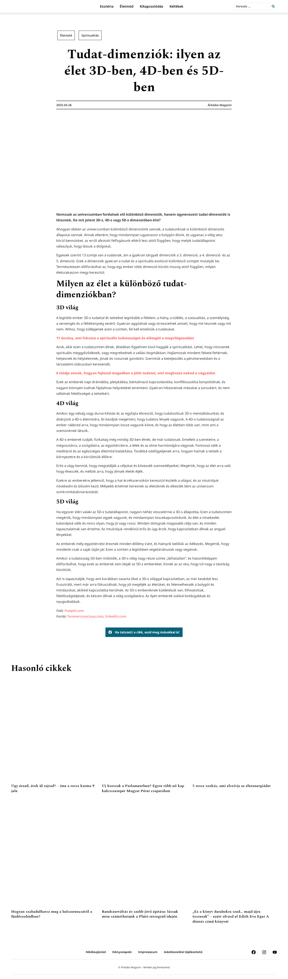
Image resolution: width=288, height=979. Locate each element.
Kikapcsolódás (151, 6)
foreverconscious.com (85, 616)
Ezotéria (106, 6)
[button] (144, 632)
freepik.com (74, 610)
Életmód (126, 6)
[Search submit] (274, 6)
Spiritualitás (90, 35)
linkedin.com (115, 616)
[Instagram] (264, 952)
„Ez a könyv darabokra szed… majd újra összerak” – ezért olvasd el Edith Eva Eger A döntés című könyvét (230, 916)
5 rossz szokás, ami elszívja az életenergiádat (231, 786)
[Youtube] (275, 952)
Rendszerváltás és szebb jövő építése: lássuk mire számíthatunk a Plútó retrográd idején (140, 914)
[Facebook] (254, 952)
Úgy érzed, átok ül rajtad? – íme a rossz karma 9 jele (52, 788)
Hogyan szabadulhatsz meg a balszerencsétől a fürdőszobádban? (51, 914)
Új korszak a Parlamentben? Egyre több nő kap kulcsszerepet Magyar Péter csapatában (143, 788)
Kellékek (176, 6)
